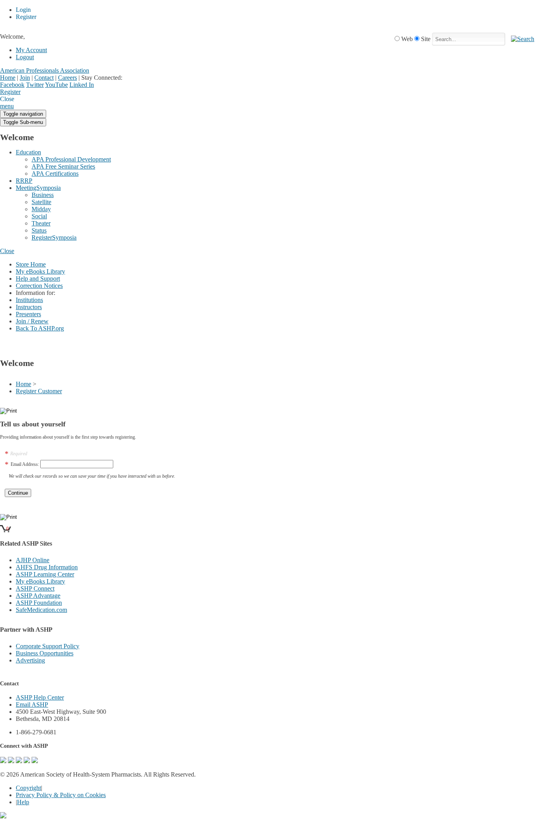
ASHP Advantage (38, 595)
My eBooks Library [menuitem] (40, 271)
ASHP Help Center (40, 697)
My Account (31, 50)
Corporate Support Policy (47, 646)
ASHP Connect (35, 588)
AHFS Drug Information (47, 567)
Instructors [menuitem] (29, 307)
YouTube (56, 84)
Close (7, 251)
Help (23, 802)
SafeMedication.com (41, 609)
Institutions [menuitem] (29, 299)
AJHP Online (32, 560)
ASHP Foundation (39, 602)
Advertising (30, 660)
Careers (67, 77)
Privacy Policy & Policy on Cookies (61, 795)
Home (7, 77)
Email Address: (25, 464)
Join (25, 77)
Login (27, 92)
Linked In (81, 84)
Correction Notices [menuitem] (39, 285)
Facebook (12, 84)
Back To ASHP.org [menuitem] (40, 328)
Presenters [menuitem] (28, 314)
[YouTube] (35, 761)
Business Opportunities (44, 653)
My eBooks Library (40, 581)
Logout (25, 57)
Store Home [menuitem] (31, 264)
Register (10, 91)
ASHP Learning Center (45, 574)
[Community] (3, 761)
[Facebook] (11, 761)
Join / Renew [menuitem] (32, 321)
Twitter (35, 84)
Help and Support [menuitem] (38, 278)
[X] (19, 761)
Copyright (28, 787)
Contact (44, 77)
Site (425, 39)
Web (407, 39)
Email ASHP (32, 704)
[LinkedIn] (27, 761)
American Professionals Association (44, 70)
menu (7, 106)
